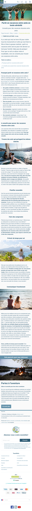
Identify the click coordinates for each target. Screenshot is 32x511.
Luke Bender (17, 420)
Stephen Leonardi (10, 420)
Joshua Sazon (4, 422)
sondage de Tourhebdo (9, 81)
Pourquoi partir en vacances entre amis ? (12, 63)
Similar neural (20, 414)
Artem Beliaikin (24, 420)
